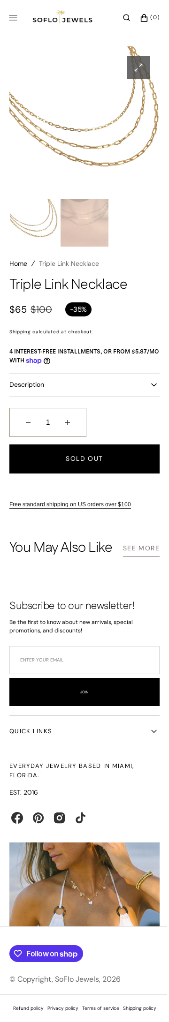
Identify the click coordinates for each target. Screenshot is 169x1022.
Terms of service (96, 1017)
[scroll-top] (140, 1000)
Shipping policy (136, 1017)
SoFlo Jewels (77, 988)
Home (18, 263)
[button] (119, 18)
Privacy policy (59, 1017)
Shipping (20, 332)
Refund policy (24, 1017)
